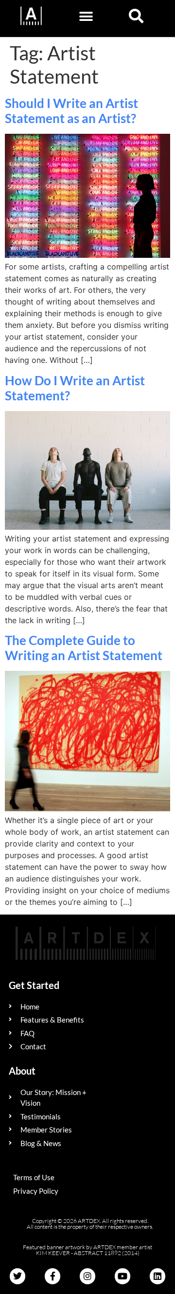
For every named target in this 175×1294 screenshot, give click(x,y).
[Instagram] (87, 1276)
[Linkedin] (157, 1276)
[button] (86, 16)
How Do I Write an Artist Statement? (75, 388)
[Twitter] (17, 1276)
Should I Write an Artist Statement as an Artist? (71, 110)
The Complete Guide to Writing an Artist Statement (83, 647)
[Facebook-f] (52, 1276)
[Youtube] (122, 1276)
